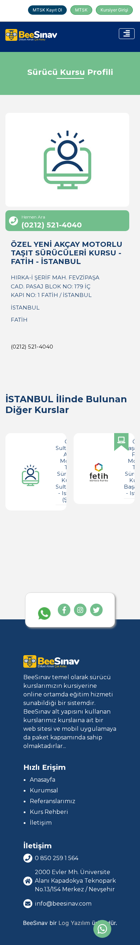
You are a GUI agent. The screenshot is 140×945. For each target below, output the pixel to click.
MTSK (81, 10)
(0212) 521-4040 (32, 346)
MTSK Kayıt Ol (47, 10)
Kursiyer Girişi (114, 10)
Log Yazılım (74, 922)
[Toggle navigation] (127, 33)
